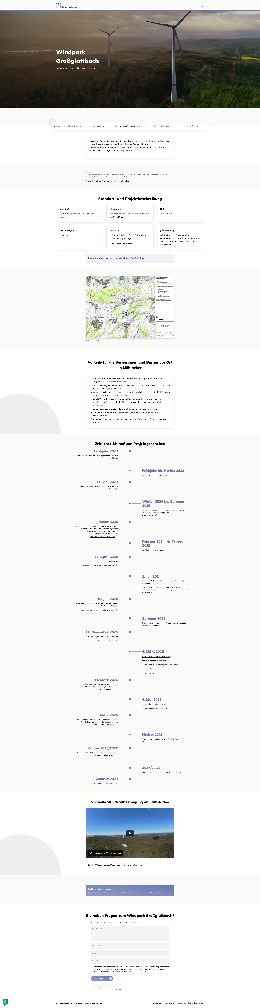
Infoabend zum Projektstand (152, 704)
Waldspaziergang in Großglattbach (156, 656)
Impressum (181, 1003)
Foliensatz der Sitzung (106, 641)
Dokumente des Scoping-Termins (102, 536)
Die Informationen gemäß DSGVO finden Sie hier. (128, 972)
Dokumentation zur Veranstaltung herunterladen (96, 610)
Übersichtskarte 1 (149, 669)
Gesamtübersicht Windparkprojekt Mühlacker (159, 665)
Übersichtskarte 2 (149, 673)
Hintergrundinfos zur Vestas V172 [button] (122, 244)
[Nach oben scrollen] (255, 995)
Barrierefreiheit (169, 1003)
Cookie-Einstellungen (196, 1003)
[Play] (130, 833)
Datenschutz (156, 1003)
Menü (202, 6)
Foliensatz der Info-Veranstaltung (154, 708)
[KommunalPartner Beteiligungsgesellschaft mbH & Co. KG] (62, 5)
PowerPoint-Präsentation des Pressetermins (98, 565)
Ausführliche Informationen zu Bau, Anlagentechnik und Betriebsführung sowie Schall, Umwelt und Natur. (127, 893)
